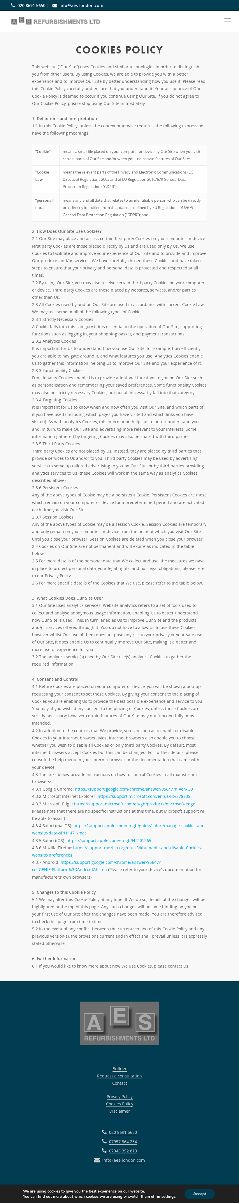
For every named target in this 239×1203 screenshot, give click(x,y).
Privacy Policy (120, 1096)
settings (168, 1196)
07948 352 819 (123, 1151)
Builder (120, 1068)
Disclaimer (119, 1111)
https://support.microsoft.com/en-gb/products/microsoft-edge (134, 804)
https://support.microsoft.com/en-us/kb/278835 (144, 796)
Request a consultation (119, 1076)
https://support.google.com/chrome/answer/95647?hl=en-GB (134, 789)
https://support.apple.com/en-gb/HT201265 (108, 840)
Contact (119, 1083)
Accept (199, 1194)
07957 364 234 (123, 1141)
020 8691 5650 (31, 5)
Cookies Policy (119, 1104)
